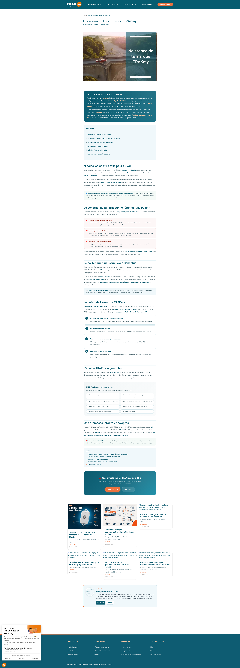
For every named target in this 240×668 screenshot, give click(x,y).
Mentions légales (156, 654)
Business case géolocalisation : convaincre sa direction (154, 515)
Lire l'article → (72, 544)
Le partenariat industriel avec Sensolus (100, 142)
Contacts (71, 651)
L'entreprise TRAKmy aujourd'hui (98, 459)
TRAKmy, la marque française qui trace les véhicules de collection (108, 454)
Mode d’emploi (73, 647)
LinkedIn (110, 602)
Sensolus (104, 270)
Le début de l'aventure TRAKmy (98, 146)
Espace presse (127, 651)
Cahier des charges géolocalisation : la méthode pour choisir (120, 531)
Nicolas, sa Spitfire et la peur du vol (99, 134)
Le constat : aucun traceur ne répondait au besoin (104, 138)
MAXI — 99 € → (113, 489)
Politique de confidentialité (132, 654)
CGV (151, 651)
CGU (151, 647)
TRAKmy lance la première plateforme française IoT (104, 457)
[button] (117, 4)
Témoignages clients (94, 464)
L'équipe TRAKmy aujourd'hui (97, 150)
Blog (97, 654)
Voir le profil (100, 602)
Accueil (85, 15)
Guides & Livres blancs (102, 651)
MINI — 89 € (128, 489)
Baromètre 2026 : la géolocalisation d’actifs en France (117, 564)
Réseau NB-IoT (73, 654)
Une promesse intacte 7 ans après (99, 154)
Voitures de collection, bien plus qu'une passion (102, 462)
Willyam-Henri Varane (91, 25)
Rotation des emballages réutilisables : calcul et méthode (155, 563)
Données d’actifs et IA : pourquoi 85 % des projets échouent (84, 563)
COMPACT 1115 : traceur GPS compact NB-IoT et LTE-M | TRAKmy (82, 534)
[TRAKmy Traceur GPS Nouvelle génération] (74, 4)
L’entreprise (126, 647)
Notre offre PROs (94, 4)
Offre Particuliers (165, 4)
